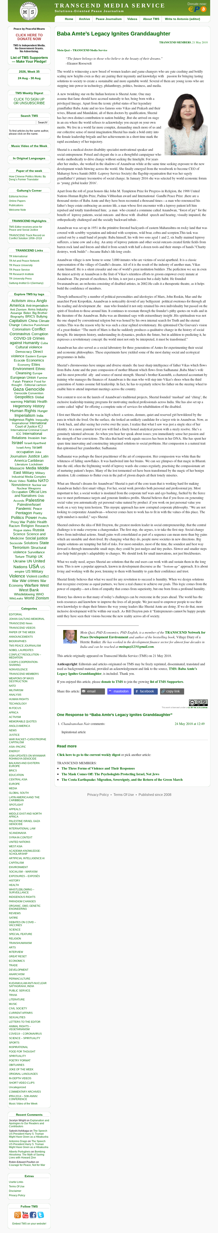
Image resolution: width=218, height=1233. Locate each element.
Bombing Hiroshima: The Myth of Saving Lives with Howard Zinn (27, 1154)
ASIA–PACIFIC (17, 746)
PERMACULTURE (19, 978)
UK (40, 556)
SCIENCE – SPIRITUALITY (24, 1038)
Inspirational (20, 423)
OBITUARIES (16, 1065)
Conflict (38, 329)
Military (28, 473)
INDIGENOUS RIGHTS (22, 896)
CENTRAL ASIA (18, 779)
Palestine (35, 500)
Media (31, 468)
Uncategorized (17, 1087)
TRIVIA (13, 995)
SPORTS (14, 1042)
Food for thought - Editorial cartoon (28, 383)
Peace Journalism (109, 19)
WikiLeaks (16, 598)
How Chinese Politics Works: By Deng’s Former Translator (27, 178)
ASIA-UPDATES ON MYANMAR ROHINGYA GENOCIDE (27, 757)
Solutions (31, 543)
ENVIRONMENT (18, 867)
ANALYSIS (15, 694)
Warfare (31, 585)
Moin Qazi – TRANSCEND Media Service (82, 50)
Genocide (35, 389)
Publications (16, 205)
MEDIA (13, 788)
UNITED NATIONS (19, 841)
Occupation (20, 492)
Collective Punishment (35, 325)
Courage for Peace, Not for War (27, 1165)
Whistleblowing (24, 594)
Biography (17, 316)
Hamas (30, 401)
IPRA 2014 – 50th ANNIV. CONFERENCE (23, 1098)
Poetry (37, 513)
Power (31, 517)
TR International (18, 256)
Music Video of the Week (23, 1103)
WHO (40, 594)
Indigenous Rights (21, 419)
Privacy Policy (17, 1195)
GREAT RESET (18, 956)
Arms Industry (38, 309)
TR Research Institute (21, 274)
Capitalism (18, 320)
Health (42, 401)
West (44, 585)
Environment (23, 369)
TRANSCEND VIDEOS (22, 627)
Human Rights (23, 410)
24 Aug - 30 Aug (29, 78)
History (39, 406)
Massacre (17, 468)
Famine (42, 377)
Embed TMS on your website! (29, 1223)
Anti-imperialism (37, 305)
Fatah (17, 381)
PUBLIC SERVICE (19, 990)
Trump (31, 556)
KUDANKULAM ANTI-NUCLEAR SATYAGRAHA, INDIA (28, 985)
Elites (36, 364)
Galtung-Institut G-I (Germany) (26, 283)
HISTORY (14, 880)
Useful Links (16, 1182)
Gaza (18, 389)
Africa (31, 301)
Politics (17, 517)
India (40, 415)
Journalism (18, 456)
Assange (16, 313)
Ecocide (19, 360)
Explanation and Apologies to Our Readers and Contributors (29, 1123)
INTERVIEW (16, 952)
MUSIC (13, 1004)
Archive (84, 19)
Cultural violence (29, 347)
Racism (14, 526)
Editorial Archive (18, 196)
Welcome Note (17, 209)
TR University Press (20, 278)
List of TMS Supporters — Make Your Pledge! (29, 59)
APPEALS (15, 809)
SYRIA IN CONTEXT (20, 837)
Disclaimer (15, 1190)
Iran (43, 438)
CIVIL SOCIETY (18, 1008)
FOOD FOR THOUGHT (22, 1051)
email (91, 691)
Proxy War (18, 522)
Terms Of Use (16, 1186)
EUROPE (14, 783)
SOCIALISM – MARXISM (23, 871)
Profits (42, 518)
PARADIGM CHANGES (22, 901)
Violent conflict (37, 576)
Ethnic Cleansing (31, 371)
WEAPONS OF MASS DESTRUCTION (21, 680)
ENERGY (14, 751)
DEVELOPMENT (18, 969)
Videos (132, 19)
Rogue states (22, 530)
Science (19, 534)
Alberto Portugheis (19, 1151)
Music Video (17, 481)
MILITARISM (16, 690)
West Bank (29, 590)
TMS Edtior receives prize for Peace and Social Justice (25, 228)
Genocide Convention (28, 393)
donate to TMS (112, 681)
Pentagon (24, 513)
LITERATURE (17, 999)
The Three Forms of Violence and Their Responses (98, 768)
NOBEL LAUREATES (21, 650)
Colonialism (21, 329)
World (29, 598)
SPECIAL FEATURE (20, 934)
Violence (17, 576)
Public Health (37, 522)
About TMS (151, 19)
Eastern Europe (36, 356)
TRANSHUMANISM (20, 943)
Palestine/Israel (29, 504)
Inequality (42, 419)
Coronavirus (20, 334)
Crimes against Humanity (27, 340)
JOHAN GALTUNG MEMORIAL (27, 618)
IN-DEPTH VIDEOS (20, 1078)
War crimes (29, 581)
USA (34, 566)
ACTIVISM (15, 717)
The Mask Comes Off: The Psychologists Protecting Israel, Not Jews (110, 773)
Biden (27, 313)
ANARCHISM (16, 974)
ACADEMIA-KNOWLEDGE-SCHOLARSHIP (25, 852)
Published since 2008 (155, 795)
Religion (27, 526)
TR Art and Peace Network (24, 260)
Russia (38, 530)
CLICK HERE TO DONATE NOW (29, 37)
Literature (21, 464)
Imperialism (24, 415)
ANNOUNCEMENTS (21, 636)
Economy (24, 364)
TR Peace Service (19, 269)
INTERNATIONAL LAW (22, 828)
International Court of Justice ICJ (31, 424)
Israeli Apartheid (35, 443)
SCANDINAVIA (17, 833)
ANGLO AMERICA (19, 726)
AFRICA (13, 712)
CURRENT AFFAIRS (21, 1012)
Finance (27, 381)
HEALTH (14, 885)
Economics (35, 360)
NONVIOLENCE (18, 669)
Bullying (41, 316)
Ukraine (19, 561)
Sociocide (16, 543)
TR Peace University (21, 265)
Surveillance (36, 552)
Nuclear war (39, 485)
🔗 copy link (170, 691)
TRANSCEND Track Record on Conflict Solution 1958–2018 (27, 237)
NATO (43, 480)
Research (42, 526)
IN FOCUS (15, 708)
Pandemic (24, 509)
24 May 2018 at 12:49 (190, 723)
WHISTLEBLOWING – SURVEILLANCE (21, 891)
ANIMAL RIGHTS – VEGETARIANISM (20, 1028)
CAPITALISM (16, 862)
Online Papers (17, 200)
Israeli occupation (29, 449)
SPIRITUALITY (17, 1056)
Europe (37, 373)
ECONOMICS (17, 960)
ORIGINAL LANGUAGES (23, 1073)
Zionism (42, 598)
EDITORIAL (15, 614)
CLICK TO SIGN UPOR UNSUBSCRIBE (29, 101)
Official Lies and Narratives (30, 493)
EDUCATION (16, 775)
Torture (19, 556)
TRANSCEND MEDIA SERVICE (110, 5)
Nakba (32, 481)
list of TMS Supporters (166, 681)
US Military (34, 571)
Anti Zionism (18, 309)
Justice (34, 456)
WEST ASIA (15, 846)
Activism (18, 301)
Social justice (36, 538)
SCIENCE (14, 929)
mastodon (121, 691)
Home (69, 19)
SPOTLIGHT (16, 804)
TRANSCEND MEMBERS (24, 673)
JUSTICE (14, 734)
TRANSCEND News (20, 623)
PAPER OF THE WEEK (22, 632)
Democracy (24, 351)
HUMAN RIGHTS (19, 699)
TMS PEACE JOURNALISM (25, 645)
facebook (147, 691)
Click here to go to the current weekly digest (88, 754)
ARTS (12, 947)
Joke (38, 452)
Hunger (42, 411)
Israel (17, 442)
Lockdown (36, 464)
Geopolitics (24, 397)
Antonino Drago (18, 1141)
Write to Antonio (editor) (182, 19)
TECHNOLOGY (18, 703)
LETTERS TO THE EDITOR (24, 1021)
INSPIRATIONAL (18, 1047)
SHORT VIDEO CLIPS (21, 1082)
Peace (37, 508)
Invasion (34, 438)
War (15, 581)
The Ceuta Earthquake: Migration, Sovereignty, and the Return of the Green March (122, 779)
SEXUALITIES (17, 1017)
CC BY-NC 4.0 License (197, 707)
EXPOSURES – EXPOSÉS (24, 876)
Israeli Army (23, 447)
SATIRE (13, 917)
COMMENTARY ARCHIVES (25, 1091)
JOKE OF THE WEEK (21, 1069)
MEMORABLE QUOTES (23, 721)
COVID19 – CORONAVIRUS (25, 1033)
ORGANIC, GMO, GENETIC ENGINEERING (25, 907)
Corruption (40, 334)
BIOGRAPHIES (17, 641)
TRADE (13, 965)
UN (29, 561)
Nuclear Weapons (29, 488)
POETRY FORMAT (19, 1060)
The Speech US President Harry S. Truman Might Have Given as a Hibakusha (28, 1133)
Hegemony (22, 406)
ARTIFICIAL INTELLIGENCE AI (26, 858)
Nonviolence (21, 485)
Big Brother (39, 313)
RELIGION (15, 938)
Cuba (44, 343)
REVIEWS (15, 913)
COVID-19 (22, 338)
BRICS (30, 316)
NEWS (13, 730)
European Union (23, 377)
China (32, 321)
